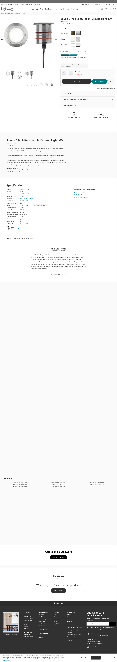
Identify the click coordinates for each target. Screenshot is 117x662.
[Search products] (102, 8)
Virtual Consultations (43, 617)
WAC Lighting (65, 21)
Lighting (35, 9)
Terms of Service (96, 629)
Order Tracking (95, 4)
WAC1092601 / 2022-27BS (59, 486)
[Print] (51, 86)
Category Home (4, 13)
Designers (69, 621)
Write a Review (58, 591)
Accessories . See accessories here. (70, 65)
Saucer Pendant (71, 637)
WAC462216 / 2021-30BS (20, 484)
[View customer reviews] (104, 634)
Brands (62, 9)
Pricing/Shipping (28, 621)
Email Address (91, 623)
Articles (69, 615)
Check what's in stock (83, 52)
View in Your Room (43, 629)
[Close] (114, 657)
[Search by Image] (106, 9)
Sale (77, 9)
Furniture (48, 9)
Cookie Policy (6, 660)
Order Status (27, 628)
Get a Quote (27, 635)
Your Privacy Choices (27, 625)
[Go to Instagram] (97, 634)
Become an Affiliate (56, 624)
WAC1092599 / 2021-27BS (58, 482)
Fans (41, 9)
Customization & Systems (43, 626)
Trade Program (106, 4)
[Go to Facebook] (88, 634)
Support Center (23, 4)
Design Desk (41, 615)
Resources (41, 638)
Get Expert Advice (28, 637)
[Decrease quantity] (64, 73)
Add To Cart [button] (76, 81)
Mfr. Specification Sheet (82, 195)
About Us (56, 615)
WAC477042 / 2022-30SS (58, 484)
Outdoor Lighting (10, 13)
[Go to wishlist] (110, 8)
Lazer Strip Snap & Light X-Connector (73, 632)
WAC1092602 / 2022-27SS (97, 484)
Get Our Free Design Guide (10, 634)
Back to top (59, 603)
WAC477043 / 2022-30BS (20, 486)
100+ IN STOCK (64, 52)
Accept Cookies (96, 657)
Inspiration (70, 9)
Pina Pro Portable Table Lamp (74, 635)
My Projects (85, 4)
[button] (2, 39)
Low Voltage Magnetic (27, 198)
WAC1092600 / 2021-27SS (97, 482)
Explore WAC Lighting (58, 274)
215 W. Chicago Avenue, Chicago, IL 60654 (99, 649)
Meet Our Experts (58, 619)
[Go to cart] (114, 8)
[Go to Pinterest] (41, 86)
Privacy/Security (28, 623)
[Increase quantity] (71, 73)
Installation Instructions (82, 198)
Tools (40, 635)
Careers (55, 621)
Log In (114, 4)
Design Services (13, 4)
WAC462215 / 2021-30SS (20, 482)
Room (55, 9)
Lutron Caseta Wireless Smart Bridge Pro (74, 640)
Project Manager (43, 619)
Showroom (4, 4)
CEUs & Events (42, 623)
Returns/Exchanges (28, 618)
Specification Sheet (81, 192)
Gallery (69, 617)
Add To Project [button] (99, 81)
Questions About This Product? (102, 117)
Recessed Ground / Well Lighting (21, 13)
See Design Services (74, 117)
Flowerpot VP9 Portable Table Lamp (74, 628)
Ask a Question (58, 557)
